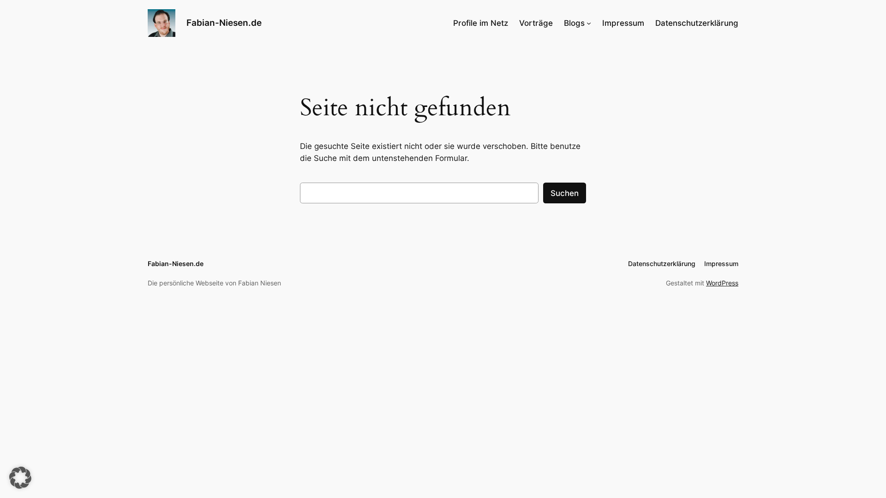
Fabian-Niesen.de (224, 22)
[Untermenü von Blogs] (589, 23)
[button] (20, 477)
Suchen (565, 193)
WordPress (722, 283)
